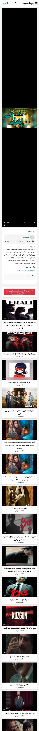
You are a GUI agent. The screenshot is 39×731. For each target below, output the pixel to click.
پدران (23, 270)
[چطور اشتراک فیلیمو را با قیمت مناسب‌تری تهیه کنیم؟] (19, 398)
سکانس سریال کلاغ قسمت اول (19, 685)
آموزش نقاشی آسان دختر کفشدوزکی (19, 382)
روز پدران (30, 270)
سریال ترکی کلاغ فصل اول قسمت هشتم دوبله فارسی (19, 628)
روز (17, 270)
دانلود (29, 241)
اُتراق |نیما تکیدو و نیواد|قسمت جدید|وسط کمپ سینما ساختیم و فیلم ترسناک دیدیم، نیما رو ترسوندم (19, 445)
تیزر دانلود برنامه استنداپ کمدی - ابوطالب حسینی (19, 713)
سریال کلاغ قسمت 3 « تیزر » (19, 600)
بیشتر (7, 241)
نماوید (25, 237)
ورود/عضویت (16, 293)
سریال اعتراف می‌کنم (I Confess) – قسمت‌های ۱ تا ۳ (19, 354)
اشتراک (18, 241)
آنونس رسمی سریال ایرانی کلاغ (19, 657)
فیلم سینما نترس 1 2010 (19, 508)
